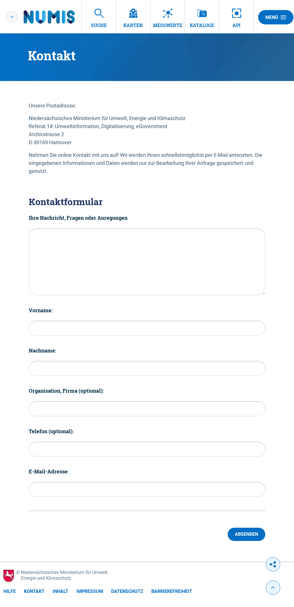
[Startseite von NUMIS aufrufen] (58, 17)
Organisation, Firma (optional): (66, 390)
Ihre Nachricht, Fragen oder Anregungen (78, 217)
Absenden (246, 534)
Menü (271, 17)
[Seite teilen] (273, 564)
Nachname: (42, 350)
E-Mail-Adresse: (49, 471)
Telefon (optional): (51, 431)
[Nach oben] (273, 588)
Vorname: (41, 310)
